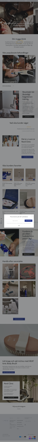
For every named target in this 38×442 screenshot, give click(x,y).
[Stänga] (32, 216)
